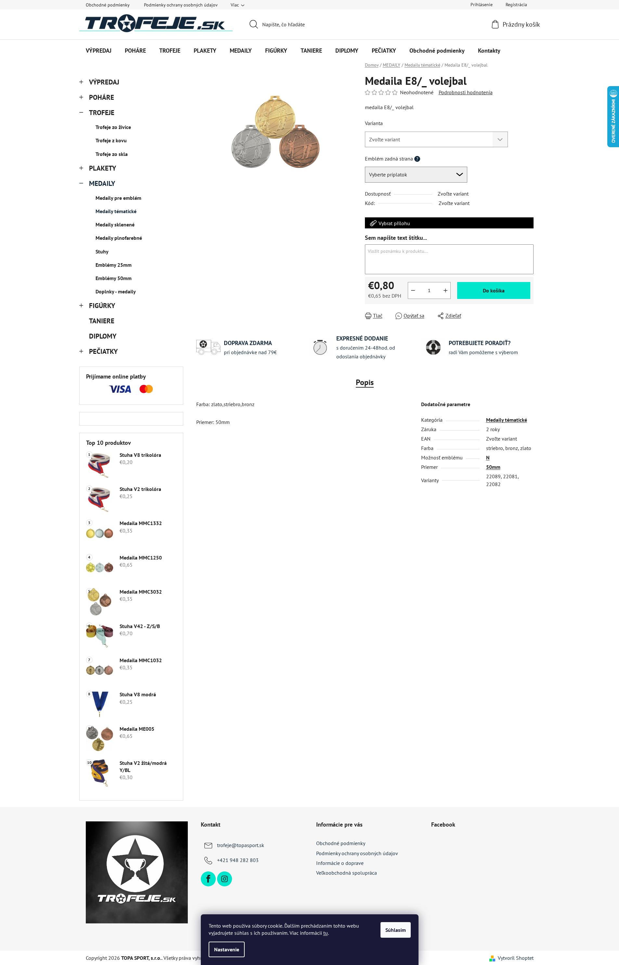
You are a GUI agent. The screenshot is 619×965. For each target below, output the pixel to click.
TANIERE (101, 320)
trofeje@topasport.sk (240, 845)
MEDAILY (102, 183)
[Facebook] (208, 878)
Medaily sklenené (115, 224)
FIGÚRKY (102, 305)
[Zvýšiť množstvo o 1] (445, 290)
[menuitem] (98, 51)
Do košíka (494, 290)
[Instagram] (224, 878)
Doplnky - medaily (116, 291)
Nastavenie (226, 949)
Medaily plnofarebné (119, 238)
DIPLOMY (102, 336)
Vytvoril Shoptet (516, 958)
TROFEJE (101, 112)
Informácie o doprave (340, 863)
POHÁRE (101, 97)
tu (325, 933)
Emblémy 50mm (114, 278)
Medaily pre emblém (118, 198)
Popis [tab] (365, 382)
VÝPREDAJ (104, 82)
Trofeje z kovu (111, 140)
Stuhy (102, 251)
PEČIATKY (103, 351)
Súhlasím (395, 930)
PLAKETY (102, 168)
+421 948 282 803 (238, 860)
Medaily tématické (116, 211)
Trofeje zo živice (113, 127)
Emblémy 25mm (114, 265)
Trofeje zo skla (112, 154)
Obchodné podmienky (108, 5)
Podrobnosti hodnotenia (466, 92)
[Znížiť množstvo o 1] (413, 290)
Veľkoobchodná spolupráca (346, 872)
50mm (493, 467)
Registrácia (516, 4)
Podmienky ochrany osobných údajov (181, 5)
